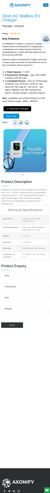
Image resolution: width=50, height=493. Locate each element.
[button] (6, 151)
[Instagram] (18, 491)
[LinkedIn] (14, 491)
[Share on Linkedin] (27, 123)
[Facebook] (4, 491)
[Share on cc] (15, 123)
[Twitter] (9, 491)
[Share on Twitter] (21, 123)
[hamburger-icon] (45, 5)
